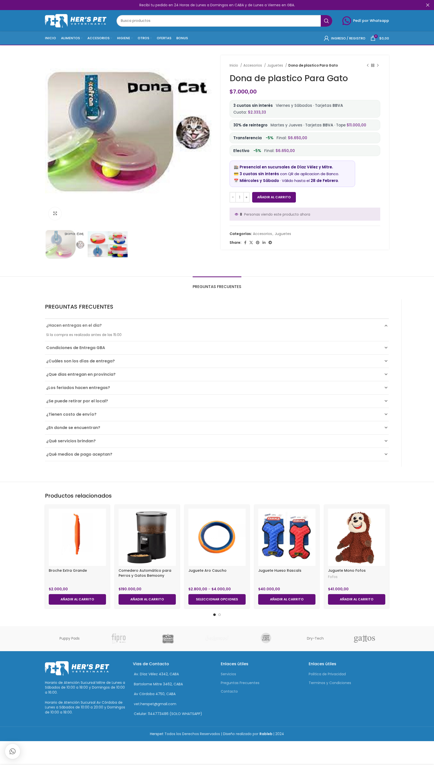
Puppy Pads (70, 638)
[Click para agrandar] (55, 213)
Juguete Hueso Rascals (279, 570)
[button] (12, 751)
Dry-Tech (315, 638)
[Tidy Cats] (266, 638)
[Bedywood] (217, 638)
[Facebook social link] (245, 242)
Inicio (234, 65)
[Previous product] (367, 65)
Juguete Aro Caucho (207, 570)
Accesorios (253, 65)
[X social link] (251, 242)
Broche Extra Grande (68, 570)
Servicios (228, 674)
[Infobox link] (365, 20)
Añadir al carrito (274, 197)
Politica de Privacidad (327, 674)
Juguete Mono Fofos (347, 570)
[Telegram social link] (270, 242)
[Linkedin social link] (264, 242)
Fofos (333, 577)
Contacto (229, 691)
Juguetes (275, 65)
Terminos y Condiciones (330, 682)
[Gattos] (364, 638)
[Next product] (377, 65)
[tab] (217, 284)
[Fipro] (118, 638)
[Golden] (167, 638)
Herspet (157, 733)
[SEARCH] (326, 21)
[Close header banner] (427, 5)
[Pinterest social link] (257, 242)
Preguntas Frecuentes (240, 682)
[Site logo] (75, 20)
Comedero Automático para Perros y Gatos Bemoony (145, 573)
